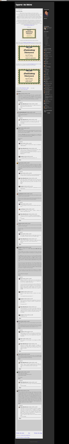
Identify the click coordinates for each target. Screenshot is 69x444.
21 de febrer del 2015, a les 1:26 (32, 343)
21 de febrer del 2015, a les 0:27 (28, 291)
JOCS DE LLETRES (47, 88)
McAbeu (19, 93)
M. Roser (19, 223)
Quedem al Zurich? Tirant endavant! (48, 99)
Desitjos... (46, 60)
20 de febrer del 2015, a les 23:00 (26, 278)
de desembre (46, 37)
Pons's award (25, 89)
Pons (21, 143)
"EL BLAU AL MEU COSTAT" (48, 67)
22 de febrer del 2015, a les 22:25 (24, 390)
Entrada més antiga (38, 433)
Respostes (21, 102)
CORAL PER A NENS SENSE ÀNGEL (48, 64)
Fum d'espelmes (46, 105)
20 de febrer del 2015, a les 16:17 (27, 193)
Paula (19, 128)
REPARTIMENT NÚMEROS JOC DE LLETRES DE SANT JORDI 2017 (48, 89)
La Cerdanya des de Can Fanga (48, 83)
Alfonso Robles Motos (23, 103)
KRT (18, 390)
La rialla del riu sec (47, 100)
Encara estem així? (47, 76)
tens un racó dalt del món (48, 52)
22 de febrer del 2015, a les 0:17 (32, 382)
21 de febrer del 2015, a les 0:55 (28, 156)
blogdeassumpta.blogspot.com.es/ (28, 42)
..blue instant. (46, 59)
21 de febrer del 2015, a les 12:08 (28, 314)
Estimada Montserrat (47, 91)
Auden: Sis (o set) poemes (47, 78)
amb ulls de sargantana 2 (48, 101)
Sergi (19, 162)
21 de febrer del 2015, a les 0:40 (32, 119)
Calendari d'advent (47, 79)
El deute (45, 76)
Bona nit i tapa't (46, 72)
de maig (46, 41)
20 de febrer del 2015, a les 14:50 (24, 162)
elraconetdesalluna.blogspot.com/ (29, 25)
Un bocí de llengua (47, 69)
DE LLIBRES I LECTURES (47, 93)
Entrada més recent (20, 433)
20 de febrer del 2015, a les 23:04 (24, 321)
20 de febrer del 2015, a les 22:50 (27, 204)
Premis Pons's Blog (47, 45)
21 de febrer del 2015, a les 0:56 (32, 214)
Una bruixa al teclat (47, 92)
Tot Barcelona (46, 55)
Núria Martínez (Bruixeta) (22, 112)
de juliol (46, 39)
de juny (46, 40)
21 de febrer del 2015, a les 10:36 (25, 354)
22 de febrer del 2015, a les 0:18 (32, 362)
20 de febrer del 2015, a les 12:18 (24, 128)
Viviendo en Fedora (47, 106)
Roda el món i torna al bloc (48, 85)
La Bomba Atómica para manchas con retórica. (48, 56)
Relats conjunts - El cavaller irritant (48, 87)
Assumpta (21, 156)
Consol (19, 354)
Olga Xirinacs (46, 63)
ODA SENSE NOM (47, 84)
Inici (29, 433)
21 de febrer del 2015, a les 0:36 (32, 178)
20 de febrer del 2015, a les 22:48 (27, 173)
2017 (45, 34)
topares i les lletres (24, 4)
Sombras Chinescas (47, 94)
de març (46, 42)
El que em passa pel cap (47, 66)
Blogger (38, 441)
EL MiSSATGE (46, 58)
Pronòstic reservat (47, 103)
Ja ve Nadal (46, 80)
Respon (19, 100)
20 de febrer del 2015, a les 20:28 (32, 103)
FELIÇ (45, 71)
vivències (46, 68)
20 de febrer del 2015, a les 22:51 (26, 233)
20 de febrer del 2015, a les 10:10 (30, 112)
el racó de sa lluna (47, 58)
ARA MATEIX (46, 81)
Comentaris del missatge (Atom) (25, 435)
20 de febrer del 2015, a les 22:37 (26, 247)
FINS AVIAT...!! (46, 102)
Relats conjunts (46, 61)
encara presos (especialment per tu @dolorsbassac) (48, 82)
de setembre (46, 38)
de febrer (46, 43)
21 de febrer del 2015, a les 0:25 (28, 331)
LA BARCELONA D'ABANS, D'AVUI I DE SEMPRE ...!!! (48, 97)
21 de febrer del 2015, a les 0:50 (29, 209)
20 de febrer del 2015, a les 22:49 (26, 143)
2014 (45, 46)
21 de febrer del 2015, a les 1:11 (32, 306)
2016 (45, 35)
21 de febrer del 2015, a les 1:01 (32, 238)
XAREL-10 (46, 54)
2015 (45, 36)
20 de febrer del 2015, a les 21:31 (25, 223)
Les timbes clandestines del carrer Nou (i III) (48, 51)
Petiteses (46, 65)
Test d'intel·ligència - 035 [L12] (48, 54)
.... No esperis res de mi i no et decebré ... (48, 108)
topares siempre (46, 74)
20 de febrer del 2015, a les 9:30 (25, 93)
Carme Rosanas (20, 193)
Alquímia (46, 105)
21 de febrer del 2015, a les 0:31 (32, 148)
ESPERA (46, 44)
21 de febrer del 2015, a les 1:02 (26, 338)
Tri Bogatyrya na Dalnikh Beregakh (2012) (48, 95)
